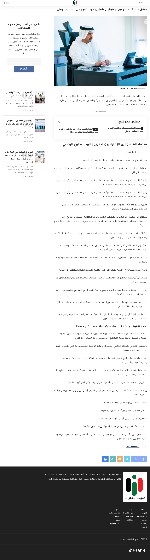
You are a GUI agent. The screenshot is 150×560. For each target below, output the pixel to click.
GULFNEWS (132, 447)
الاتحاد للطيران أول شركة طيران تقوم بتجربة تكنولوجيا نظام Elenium (78, 130)
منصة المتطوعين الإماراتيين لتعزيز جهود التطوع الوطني (125, 129)
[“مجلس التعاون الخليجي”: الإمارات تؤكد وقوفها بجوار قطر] (40, 125)
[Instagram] (135, 550)
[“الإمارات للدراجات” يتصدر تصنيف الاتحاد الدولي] (40, 97)
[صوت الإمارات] (75, 3)
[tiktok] (130, 550)
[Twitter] (140, 550)
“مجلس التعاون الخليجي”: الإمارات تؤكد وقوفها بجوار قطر (19, 124)
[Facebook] (144, 550)
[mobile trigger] (144, 3)
